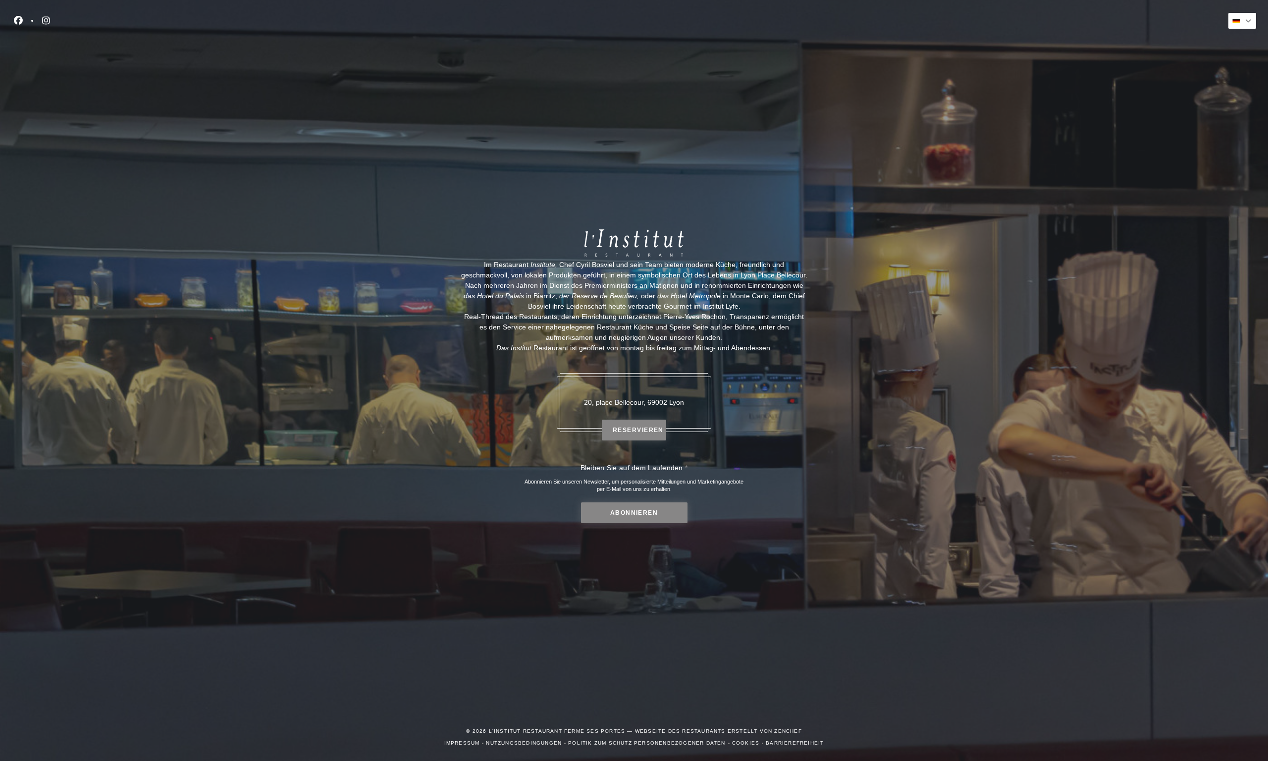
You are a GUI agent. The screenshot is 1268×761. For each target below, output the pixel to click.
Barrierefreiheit (795, 744)
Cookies (749, 744)
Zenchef (787, 731)
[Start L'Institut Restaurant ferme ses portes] (634, 254)
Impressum (465, 744)
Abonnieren (634, 512)
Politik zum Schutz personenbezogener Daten (650, 744)
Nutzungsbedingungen (527, 744)
